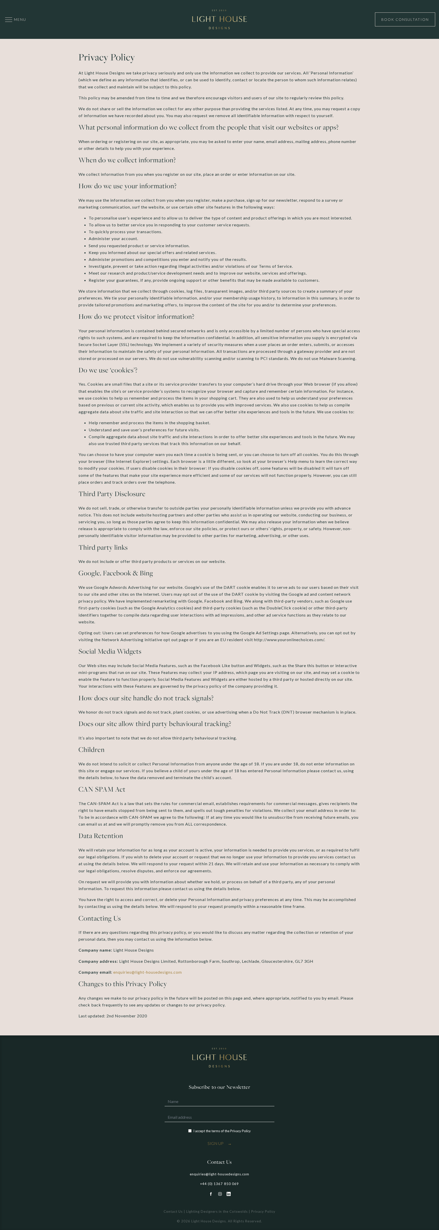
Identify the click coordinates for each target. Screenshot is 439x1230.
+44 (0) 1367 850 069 (219, 1184)
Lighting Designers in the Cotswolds (217, 1211)
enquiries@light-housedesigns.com (147, 972)
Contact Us (173, 1211)
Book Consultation (405, 19)
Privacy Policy (240, 1131)
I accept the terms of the (222, 1131)
